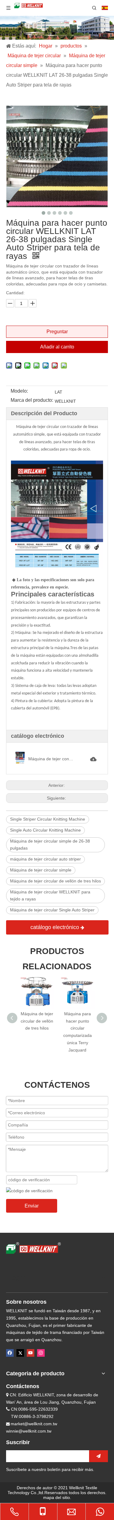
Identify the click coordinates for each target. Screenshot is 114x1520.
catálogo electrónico (55, 927)
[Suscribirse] (98, 1456)
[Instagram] (41, 1353)
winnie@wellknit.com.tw (28, 1431)
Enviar (32, 1205)
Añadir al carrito (57, 346)
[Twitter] (20, 1353)
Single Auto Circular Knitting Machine (45, 830)
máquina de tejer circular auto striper (45, 859)
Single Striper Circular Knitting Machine (47, 819)
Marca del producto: (32, 400)
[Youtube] (30, 1353)
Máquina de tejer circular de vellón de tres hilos (55, 880)
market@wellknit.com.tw (34, 1423)
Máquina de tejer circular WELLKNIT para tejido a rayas (50, 895)
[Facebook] (10, 1353)
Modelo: (19, 391)
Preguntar (57, 331)
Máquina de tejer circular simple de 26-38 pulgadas (50, 845)
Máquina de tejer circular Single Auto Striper (52, 909)
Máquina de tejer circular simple (40, 870)
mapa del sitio (56, 1497)
